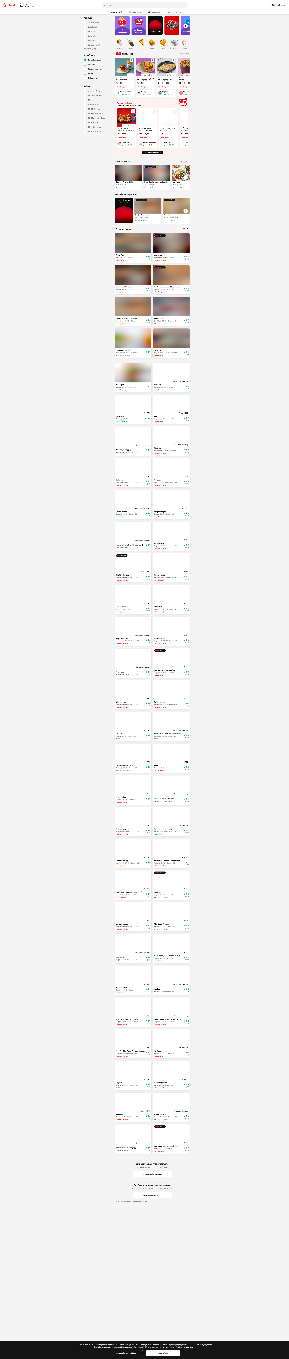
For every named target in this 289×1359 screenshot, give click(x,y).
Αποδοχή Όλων (163, 1353)
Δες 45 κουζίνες (90, 49)
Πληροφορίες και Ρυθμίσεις (125, 1353)
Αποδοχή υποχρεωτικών (185, 1347)
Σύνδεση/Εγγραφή (278, 5)
